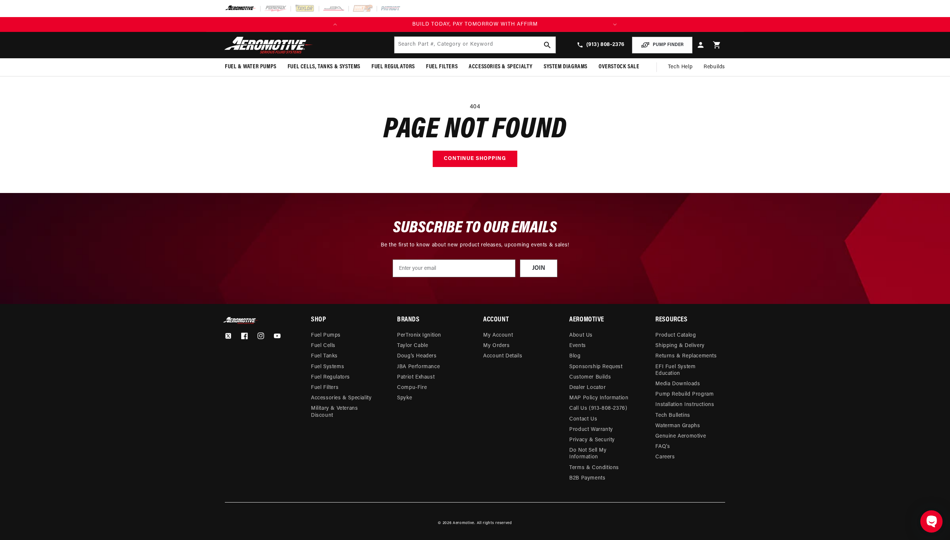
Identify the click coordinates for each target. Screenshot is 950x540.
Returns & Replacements (686, 356)
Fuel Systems (327, 367)
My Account (498, 335)
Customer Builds (590, 377)
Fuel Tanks (324, 356)
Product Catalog (675, 335)
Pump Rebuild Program (684, 394)
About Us (581, 335)
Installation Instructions (684, 405)
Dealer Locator (587, 387)
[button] (717, 45)
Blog (574, 356)
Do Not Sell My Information (587, 454)
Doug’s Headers (416, 356)
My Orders (496, 345)
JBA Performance (418, 367)
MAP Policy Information (598, 398)
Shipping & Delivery (679, 345)
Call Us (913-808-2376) (598, 408)
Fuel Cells (323, 345)
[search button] (547, 45)
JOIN (538, 268)
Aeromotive (463, 523)
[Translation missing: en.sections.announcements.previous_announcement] (335, 24)
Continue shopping (475, 158)
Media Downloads (677, 384)
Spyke (404, 398)
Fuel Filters (324, 387)
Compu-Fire (412, 387)
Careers (665, 457)
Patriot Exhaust (416, 377)
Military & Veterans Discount (334, 412)
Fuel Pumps (326, 335)
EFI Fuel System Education (675, 370)
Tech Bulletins (672, 415)
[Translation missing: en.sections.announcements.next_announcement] (614, 24)
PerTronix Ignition (419, 335)
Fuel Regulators (330, 377)
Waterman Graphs (677, 426)
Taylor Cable (412, 345)
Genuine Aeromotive (680, 436)
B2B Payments (587, 478)
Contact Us (583, 419)
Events (577, 345)
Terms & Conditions (594, 468)
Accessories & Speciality (341, 398)
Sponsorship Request (595, 367)
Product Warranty (591, 429)
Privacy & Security (592, 440)
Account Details (502, 356)
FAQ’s (662, 446)
